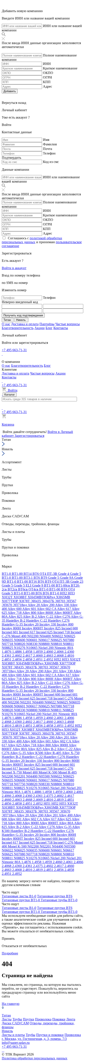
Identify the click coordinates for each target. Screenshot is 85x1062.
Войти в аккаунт (14, 268)
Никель (7, 1031)
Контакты (60, 328)
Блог (49, 328)
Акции (39, 328)
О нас (6, 324)
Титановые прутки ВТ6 (54, 896)
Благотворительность (18, 328)
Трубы (17, 1019)
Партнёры (46, 324)
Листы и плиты (13, 1035)
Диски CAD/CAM (15, 1023)
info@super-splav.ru (16, 1042)
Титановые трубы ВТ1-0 (59, 900)
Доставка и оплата (25, 324)
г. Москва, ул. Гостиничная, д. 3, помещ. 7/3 (34, 1039)
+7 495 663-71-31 (14, 350)
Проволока (43, 1019)
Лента (70, 1019)
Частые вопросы (67, 324)
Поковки (58, 1019)
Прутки (28, 1019)
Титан (6, 1015)
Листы (7, 1019)
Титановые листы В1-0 (19, 896)
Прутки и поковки (50, 1035)
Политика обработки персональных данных (34, 1058)
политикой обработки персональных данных (32, 240)
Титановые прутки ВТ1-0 (21, 900)
